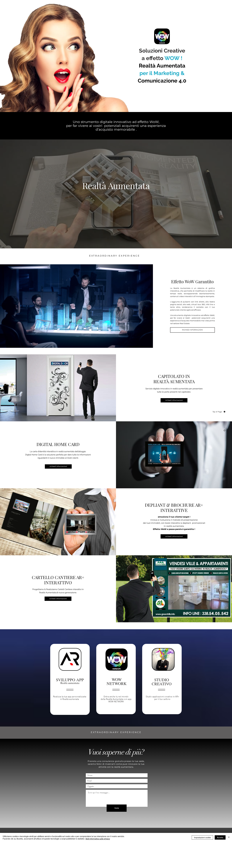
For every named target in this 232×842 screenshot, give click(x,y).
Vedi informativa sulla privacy (97, 838)
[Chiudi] (228, 837)
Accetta (220, 837)
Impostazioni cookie (202, 837)
